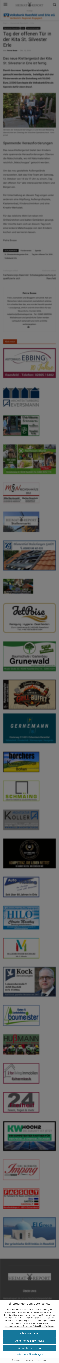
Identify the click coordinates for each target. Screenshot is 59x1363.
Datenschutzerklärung (22, 1360)
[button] (29, 1333)
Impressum (42, 1360)
